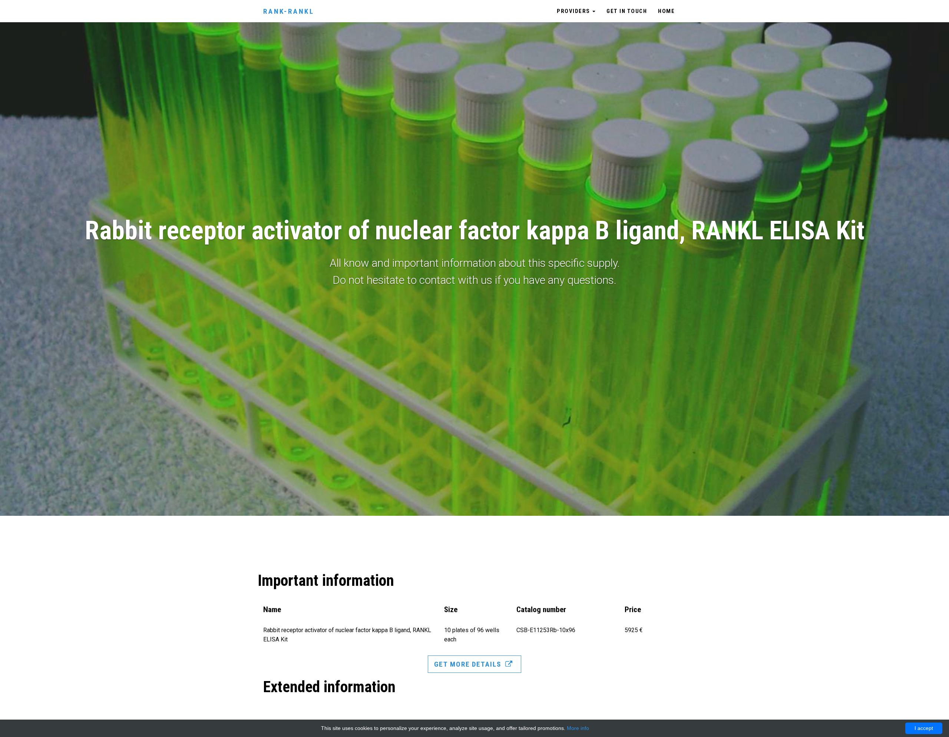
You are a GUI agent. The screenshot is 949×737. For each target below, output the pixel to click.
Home (666, 11)
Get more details (468, 664)
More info (578, 728)
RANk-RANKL (288, 11)
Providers (574, 11)
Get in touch (626, 11)
